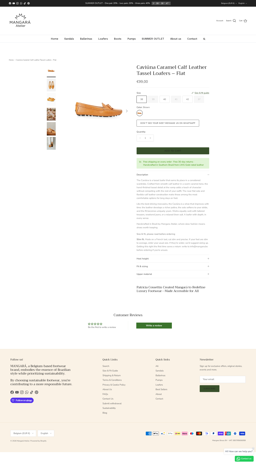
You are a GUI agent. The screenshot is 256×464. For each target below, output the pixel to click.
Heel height (143, 258)
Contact (159, 398)
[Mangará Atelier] (20, 21)
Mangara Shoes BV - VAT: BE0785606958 (229, 440)
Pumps (159, 380)
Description (142, 174)
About (159, 394)
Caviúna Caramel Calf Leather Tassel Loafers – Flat (36, 60)
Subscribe (210, 388)
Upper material (144, 274)
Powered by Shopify (38, 441)
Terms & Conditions (112, 380)
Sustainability (109, 408)
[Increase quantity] (151, 138)
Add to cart (172, 150)
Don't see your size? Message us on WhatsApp (167, 123)
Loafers (159, 384)
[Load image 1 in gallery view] (99, 109)
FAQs (105, 394)
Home (11, 60)
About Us (107, 389)
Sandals (160, 370)
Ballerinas (160, 375)
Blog (105, 412)
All (157, 366)
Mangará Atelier (23, 441)
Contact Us (108, 398)
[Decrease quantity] (139, 138)
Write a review (154, 325)
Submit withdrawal (112, 403)
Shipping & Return (112, 375)
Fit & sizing (142, 266)
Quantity (141, 131)
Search (106, 366)
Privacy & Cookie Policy (114, 384)
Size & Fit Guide (110, 370)
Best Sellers (161, 389)
